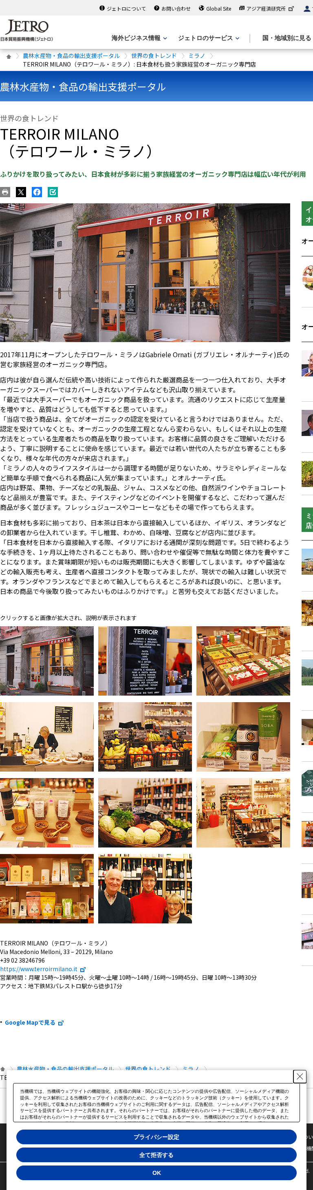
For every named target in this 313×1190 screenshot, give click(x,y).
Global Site (218, 8)
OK (156, 1173)
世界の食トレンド (154, 55)
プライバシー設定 (156, 1137)
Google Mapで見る (30, 1022)
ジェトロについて (126, 8)
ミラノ (196, 55)
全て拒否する (156, 1155)
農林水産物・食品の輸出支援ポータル (71, 55)
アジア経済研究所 (266, 8)
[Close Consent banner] (299, 1076)
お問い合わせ (176, 8)
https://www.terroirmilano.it (38, 969)
